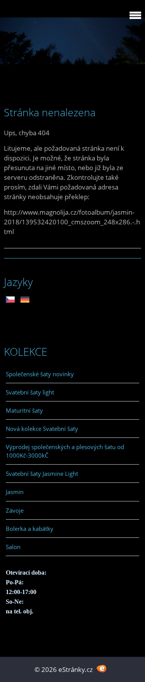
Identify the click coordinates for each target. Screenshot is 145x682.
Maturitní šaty (24, 410)
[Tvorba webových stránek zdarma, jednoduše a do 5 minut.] (102, 669)
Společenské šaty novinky (40, 374)
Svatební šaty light (30, 392)
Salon (13, 547)
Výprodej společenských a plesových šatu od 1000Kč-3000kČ (65, 451)
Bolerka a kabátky (29, 528)
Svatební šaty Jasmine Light (42, 473)
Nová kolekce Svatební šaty (42, 428)
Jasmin (15, 492)
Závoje (15, 510)
